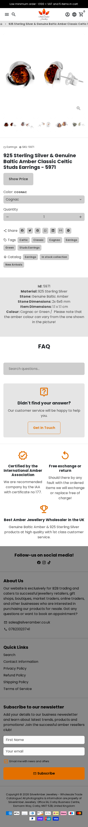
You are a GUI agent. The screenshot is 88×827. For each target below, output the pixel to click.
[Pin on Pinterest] (38, 231)
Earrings (10, 147)
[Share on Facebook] (22, 231)
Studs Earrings (29, 247)
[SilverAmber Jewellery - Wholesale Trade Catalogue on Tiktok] (49, 562)
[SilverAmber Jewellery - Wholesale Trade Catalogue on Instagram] (44, 562)
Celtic (23, 240)
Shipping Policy (15, 682)
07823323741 (17, 629)
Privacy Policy (14, 668)
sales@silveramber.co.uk (27, 622)
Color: (15, 191)
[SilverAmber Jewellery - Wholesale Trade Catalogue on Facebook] (39, 562)
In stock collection (54, 257)
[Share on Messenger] (68, 231)
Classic (38, 240)
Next (80, 74)
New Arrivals (13, 264)
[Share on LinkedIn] (53, 231)
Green (9, 247)
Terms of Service (17, 688)
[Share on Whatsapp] (45, 231)
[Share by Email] (61, 231)
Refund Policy (14, 675)
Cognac (54, 240)
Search (9, 654)
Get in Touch (44, 427)
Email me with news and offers (29, 761)
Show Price (18, 179)
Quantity (10, 209)
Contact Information (20, 661)
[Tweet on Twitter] (30, 231)
